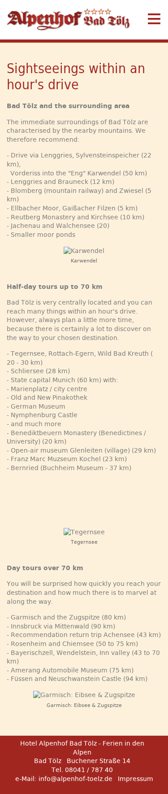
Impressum (135, 778)
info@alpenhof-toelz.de (75, 778)
